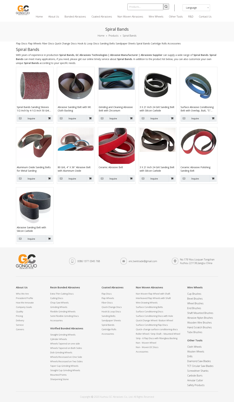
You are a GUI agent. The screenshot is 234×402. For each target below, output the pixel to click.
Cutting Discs (56, 298)
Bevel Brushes (195, 298)
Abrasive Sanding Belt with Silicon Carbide (31, 229)
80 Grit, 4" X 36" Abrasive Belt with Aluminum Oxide (74, 169)
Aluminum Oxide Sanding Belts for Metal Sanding (34, 169)
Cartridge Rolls (159, 43)
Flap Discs (21, 43)
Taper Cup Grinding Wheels (64, 365)
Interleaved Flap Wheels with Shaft (153, 298)
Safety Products (196, 385)
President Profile (24, 298)
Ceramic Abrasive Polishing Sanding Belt (195, 169)
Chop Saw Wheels (59, 302)
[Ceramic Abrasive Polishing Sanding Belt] (199, 141)
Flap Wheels (34, 43)
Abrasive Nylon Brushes (200, 317)
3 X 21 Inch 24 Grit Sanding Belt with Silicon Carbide (157, 108)
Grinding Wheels (58, 307)
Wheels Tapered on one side (65, 343)
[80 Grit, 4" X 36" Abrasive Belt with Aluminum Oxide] (76, 139)
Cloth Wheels (194, 346)
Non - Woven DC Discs (147, 347)
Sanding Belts (107, 43)
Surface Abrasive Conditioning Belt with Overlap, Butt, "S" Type (197, 108)
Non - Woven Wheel (146, 342)
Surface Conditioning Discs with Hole (154, 315)
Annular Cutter (195, 380)
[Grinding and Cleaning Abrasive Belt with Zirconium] (117, 78)
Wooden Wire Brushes (199, 322)
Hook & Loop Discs (88, 43)
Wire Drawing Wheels (146, 302)
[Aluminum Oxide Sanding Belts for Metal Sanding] (35, 142)
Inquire (31, 118)
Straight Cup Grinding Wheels (65, 370)
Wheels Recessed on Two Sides (66, 361)
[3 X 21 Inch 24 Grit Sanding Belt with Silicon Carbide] (158, 84)
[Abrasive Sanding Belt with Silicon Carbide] (35, 205)
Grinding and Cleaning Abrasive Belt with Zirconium (116, 108)
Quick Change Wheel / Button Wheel (154, 320)
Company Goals (24, 307)
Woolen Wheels (195, 351)
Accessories (174, 43)
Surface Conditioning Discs (149, 311)
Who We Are (22, 293)
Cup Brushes (194, 293)
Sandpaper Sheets (126, 43)
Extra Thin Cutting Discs (61, 293)
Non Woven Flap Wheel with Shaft (153, 293)
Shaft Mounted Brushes (200, 313)
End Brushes (194, 308)
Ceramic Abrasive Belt (111, 167)
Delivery (20, 320)
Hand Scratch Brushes (199, 327)
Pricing (19, 315)
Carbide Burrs (194, 375)
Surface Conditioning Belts (149, 307)
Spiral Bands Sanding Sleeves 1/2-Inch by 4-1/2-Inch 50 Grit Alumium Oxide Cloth (33, 108)
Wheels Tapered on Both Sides (66, 348)
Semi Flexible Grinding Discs (64, 315)
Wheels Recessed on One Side (66, 356)
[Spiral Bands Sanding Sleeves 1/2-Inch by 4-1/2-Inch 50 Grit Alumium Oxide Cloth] (35, 85)
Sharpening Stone (59, 379)
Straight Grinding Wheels (62, 334)
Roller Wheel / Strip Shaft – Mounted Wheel (158, 333)
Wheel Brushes (195, 303)
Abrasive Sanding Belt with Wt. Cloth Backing (74, 108)
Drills (190, 356)
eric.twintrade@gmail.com (143, 261)
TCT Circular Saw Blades (200, 366)
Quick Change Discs (66, 43)
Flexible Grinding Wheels (62, 311)
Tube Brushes (194, 332)
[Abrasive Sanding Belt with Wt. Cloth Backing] (76, 85)
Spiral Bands (143, 43)
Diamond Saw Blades (199, 361)
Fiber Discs (48, 43)
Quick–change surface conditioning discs (157, 329)
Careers (20, 329)
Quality (19, 311)
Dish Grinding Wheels (61, 352)
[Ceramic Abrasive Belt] (117, 145)
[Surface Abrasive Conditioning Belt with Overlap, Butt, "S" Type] (199, 85)
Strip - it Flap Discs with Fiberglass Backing (156, 338)
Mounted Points (58, 374)
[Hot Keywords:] (166, 6)
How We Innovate (25, 302)
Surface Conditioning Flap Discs (152, 324)
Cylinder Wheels (58, 339)
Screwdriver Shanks (197, 370)
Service (20, 324)
